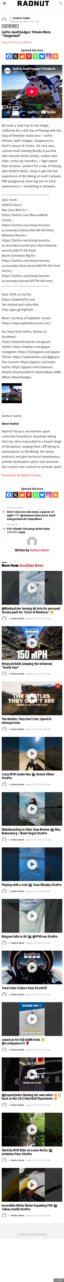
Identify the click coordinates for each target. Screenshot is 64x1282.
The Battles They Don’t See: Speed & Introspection (27, 721)
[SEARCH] (61, 3)
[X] (15, 56)
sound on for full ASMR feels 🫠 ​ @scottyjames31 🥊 (24, 1041)
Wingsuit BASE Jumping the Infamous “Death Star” (27, 665)
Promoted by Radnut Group (21, 475)
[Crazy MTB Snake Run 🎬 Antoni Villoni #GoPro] (32, 754)
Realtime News (32, 565)
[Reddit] (22, 56)
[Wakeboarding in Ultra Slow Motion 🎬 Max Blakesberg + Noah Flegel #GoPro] (32, 809)
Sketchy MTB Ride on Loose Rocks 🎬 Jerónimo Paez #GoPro (27, 1152)
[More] (55, 56)
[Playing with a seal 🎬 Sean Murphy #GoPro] (32, 864)
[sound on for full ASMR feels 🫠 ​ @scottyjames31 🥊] (32, 1019)
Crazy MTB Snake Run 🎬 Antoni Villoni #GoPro (28, 776)
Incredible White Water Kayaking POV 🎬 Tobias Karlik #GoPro (30, 1207)
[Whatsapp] (35, 56)
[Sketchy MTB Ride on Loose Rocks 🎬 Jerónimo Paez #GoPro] (32, 1129)
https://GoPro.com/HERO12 (17, 42)
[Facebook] (9, 56)
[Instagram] (49, 56)
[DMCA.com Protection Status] (32, 1280)
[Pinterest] (29, 56)
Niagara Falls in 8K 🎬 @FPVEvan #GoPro (30, 936)
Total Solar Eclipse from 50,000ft (24, 988)
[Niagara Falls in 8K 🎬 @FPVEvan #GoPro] (32, 916)
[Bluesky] (42, 56)
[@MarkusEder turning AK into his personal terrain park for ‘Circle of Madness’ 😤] (32, 588)
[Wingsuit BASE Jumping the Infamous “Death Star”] (32, 643)
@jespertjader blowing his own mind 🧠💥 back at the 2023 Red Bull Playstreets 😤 (31, 1097)
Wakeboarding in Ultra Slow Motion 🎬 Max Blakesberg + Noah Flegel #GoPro (31, 831)
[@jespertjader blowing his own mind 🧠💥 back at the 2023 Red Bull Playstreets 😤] (32, 1074)
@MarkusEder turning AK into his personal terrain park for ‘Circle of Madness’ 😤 (31, 610)
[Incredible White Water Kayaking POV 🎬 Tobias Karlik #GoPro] (32, 1185)
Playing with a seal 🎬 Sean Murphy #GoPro (31, 885)
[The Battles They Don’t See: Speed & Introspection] (32, 698)
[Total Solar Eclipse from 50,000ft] (32, 967)
